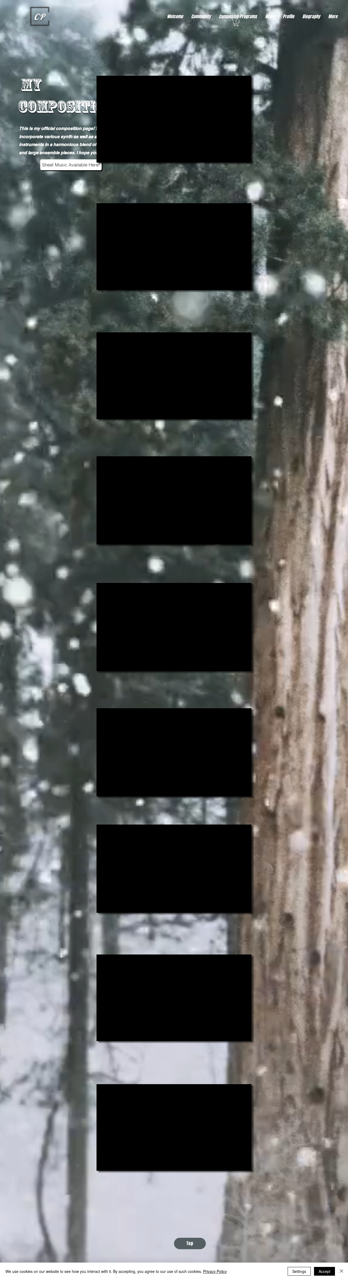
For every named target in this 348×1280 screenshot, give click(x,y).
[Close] (341, 1271)
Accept (324, 1271)
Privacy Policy (215, 1271)
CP (39, 16)
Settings (299, 1271)
